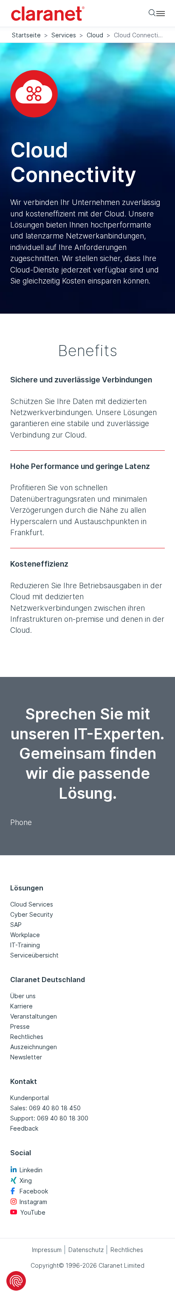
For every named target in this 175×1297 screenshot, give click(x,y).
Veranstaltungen (33, 1016)
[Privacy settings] (16, 1281)
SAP (16, 924)
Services (63, 35)
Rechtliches (26, 1036)
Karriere (21, 1006)
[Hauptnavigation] (160, 13)
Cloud (95, 35)
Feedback (24, 1128)
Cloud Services (31, 904)
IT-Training (25, 945)
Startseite (26, 35)
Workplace (25, 934)
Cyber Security (31, 914)
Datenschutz (86, 1249)
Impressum (47, 1249)
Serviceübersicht (34, 955)
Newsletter (26, 1057)
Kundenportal (29, 1097)
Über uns (23, 995)
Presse (20, 1026)
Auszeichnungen (33, 1046)
